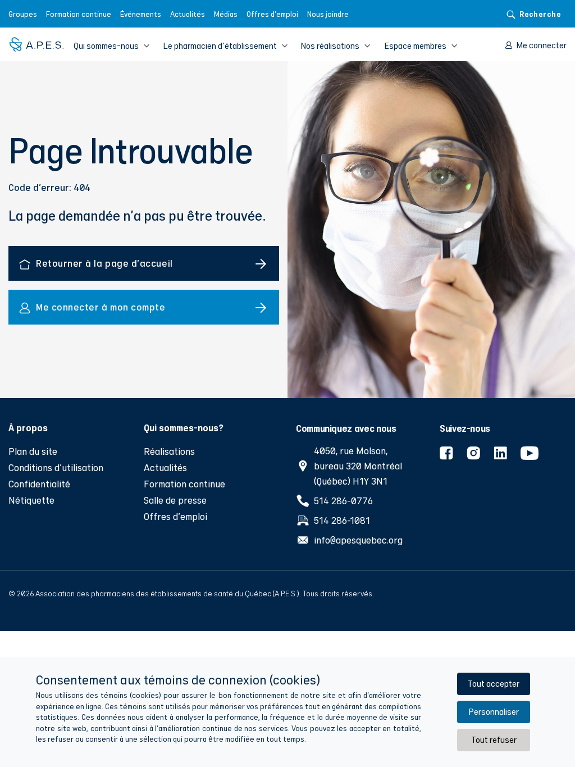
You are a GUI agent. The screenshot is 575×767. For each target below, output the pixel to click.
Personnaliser (493, 711)
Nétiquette (31, 500)
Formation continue (78, 14)
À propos (28, 427)
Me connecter (542, 45)
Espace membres (415, 45)
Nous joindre (328, 14)
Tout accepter (493, 683)
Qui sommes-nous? (183, 427)
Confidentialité (39, 484)
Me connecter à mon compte (101, 307)
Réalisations (169, 451)
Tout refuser (494, 739)
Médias (226, 14)
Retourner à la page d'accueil (104, 263)
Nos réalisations (330, 45)
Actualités (187, 14)
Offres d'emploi (272, 14)
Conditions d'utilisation (55, 467)
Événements (140, 14)
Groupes (22, 14)
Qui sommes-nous (106, 45)
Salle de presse (175, 500)
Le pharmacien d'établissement (220, 45)
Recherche (540, 14)
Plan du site (32, 451)
